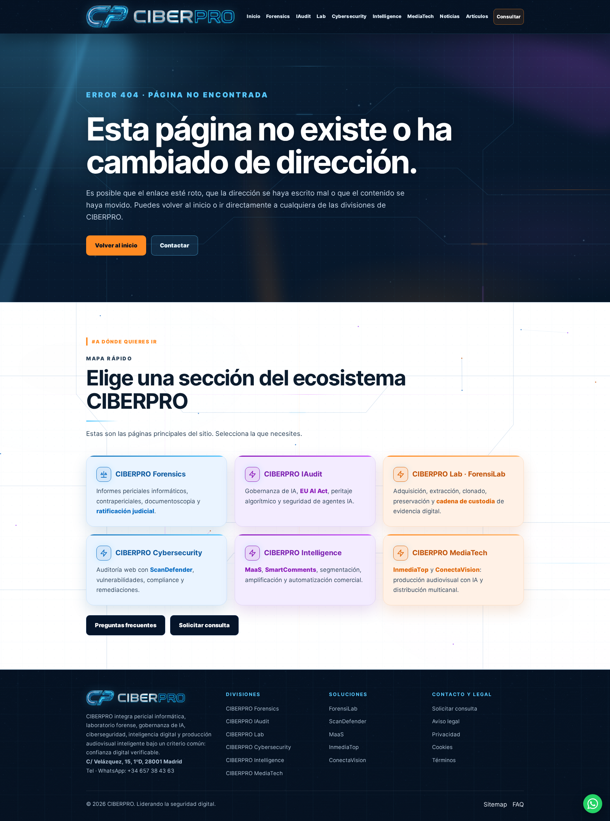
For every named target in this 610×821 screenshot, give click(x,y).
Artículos (477, 16)
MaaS (336, 734)
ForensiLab (343, 708)
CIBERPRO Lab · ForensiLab (459, 474)
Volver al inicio (116, 245)
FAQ (518, 804)
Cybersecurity (349, 16)
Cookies (442, 747)
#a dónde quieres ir (124, 341)
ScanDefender (347, 721)
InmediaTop (344, 747)
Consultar (509, 16)
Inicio (253, 16)
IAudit (303, 16)
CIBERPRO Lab (245, 734)
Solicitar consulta (204, 625)
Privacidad (446, 734)
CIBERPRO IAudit (293, 474)
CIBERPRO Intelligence (303, 553)
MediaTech (420, 16)
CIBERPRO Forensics (150, 474)
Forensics (278, 16)
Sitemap (495, 804)
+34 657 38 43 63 (150, 770)
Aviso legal (446, 721)
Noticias (450, 16)
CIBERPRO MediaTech (450, 553)
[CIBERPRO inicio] (160, 17)
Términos (444, 760)
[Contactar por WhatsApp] (592, 803)
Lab (321, 16)
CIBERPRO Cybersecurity (158, 553)
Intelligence (387, 16)
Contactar (174, 245)
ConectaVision (347, 760)
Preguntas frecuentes (125, 625)
